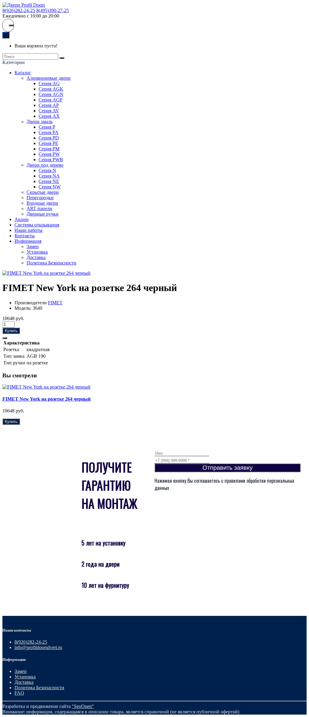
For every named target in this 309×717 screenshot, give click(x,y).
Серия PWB (51, 159)
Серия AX (49, 116)
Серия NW (50, 186)
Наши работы (28, 230)
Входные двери (42, 203)
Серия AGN (51, 94)
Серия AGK (51, 88)
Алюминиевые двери (49, 78)
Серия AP (49, 105)
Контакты (24, 235)
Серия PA (49, 132)
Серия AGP (50, 99)
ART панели (39, 208)
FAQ (19, 693)
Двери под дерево (45, 165)
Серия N (47, 170)
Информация (27, 241)
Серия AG (49, 83)
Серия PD (49, 137)
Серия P (47, 127)
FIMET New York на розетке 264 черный (46, 399)
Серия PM (49, 148)
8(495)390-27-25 (52, 10)
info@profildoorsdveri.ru (38, 647)
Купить (11, 330)
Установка (37, 251)
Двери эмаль (40, 121)
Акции (21, 219)
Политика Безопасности (51, 262)
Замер (33, 246)
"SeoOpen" (83, 706)
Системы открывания (36, 224)
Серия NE (49, 181)
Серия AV (49, 110)
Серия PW (49, 154)
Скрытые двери (43, 192)
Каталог (22, 72)
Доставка (36, 257)
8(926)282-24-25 (18, 10)
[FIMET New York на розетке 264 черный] (46, 273)
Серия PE (48, 143)
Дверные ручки (43, 213)
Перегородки (40, 197)
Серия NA (49, 175)
